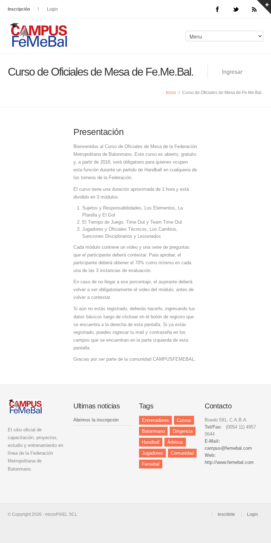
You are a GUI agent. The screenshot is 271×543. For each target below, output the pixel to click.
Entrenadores (155, 420)
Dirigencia (183, 431)
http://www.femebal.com (229, 462)
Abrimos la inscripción (96, 420)
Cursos (184, 420)
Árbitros (175, 442)
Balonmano (153, 431)
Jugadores (152, 453)
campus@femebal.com (228, 448)
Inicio (171, 92)
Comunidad (182, 453)
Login (52, 9)
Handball (150, 442)
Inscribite (226, 514)
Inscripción (19, 9)
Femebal (150, 464)
